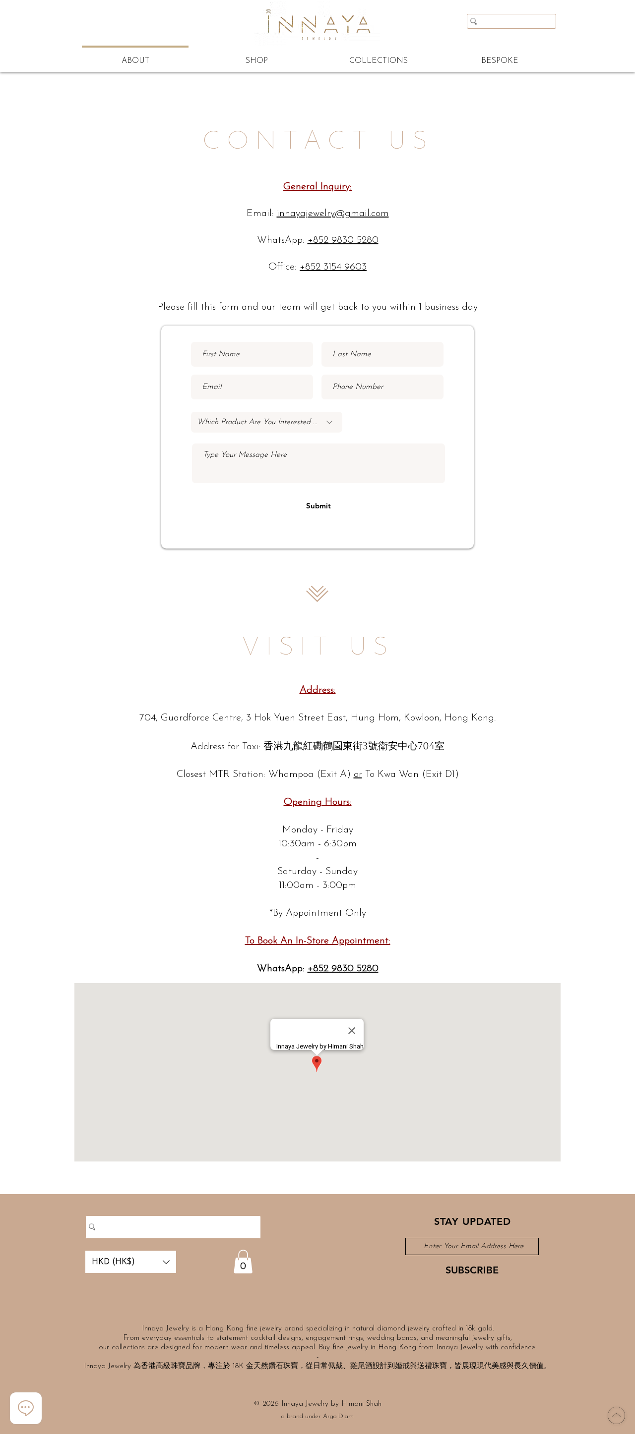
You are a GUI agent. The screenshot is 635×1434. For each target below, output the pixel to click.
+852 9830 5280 (343, 240)
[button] (130, 1262)
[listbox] (130, 1262)
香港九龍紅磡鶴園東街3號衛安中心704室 (353, 746)
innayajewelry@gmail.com (333, 214)
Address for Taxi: (226, 747)
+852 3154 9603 (333, 267)
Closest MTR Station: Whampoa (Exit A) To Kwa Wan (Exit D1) (318, 774)
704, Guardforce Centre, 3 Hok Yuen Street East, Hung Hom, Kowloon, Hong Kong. (317, 718)
